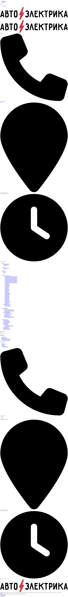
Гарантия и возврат (4, 338)
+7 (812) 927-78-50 (2, 101)
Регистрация (4, 594)
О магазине (3, 336)
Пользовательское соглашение (6, 339)
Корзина (1, 33)
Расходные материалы (5, 346)
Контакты (3, 2)
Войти (1, 594)
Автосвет (3, 343)
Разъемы (3, 345)
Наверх (1, 593)
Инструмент (3, 344)
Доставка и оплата (4, 1)
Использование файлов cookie (6, 340)
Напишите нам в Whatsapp (3, 419)
